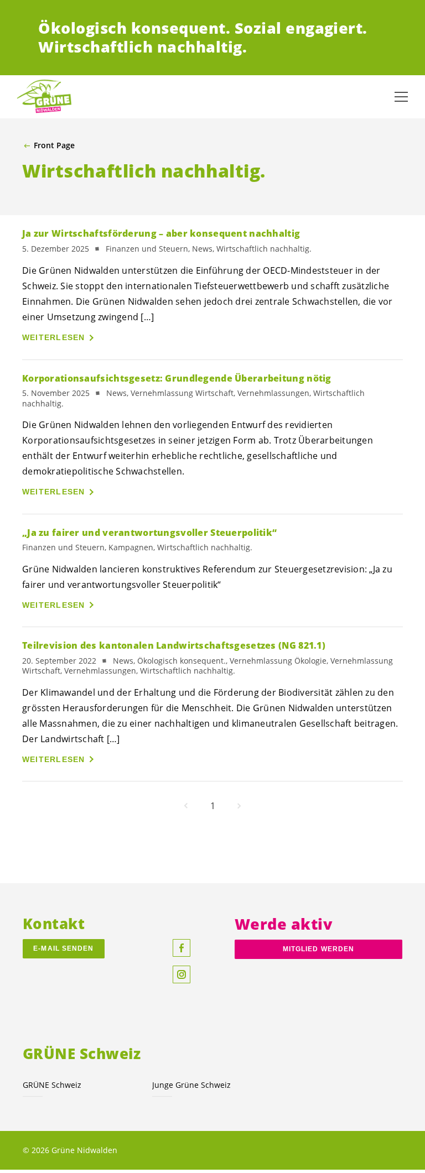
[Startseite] (44, 96)
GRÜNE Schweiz (52, 1085)
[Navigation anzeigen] (401, 96)
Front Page (54, 145)
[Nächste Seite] (239, 805)
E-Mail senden (63, 948)
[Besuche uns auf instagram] (181, 974)
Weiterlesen (53, 337)
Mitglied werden (318, 949)
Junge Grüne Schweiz (191, 1085)
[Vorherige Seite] (186, 805)
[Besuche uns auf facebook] (181, 948)
